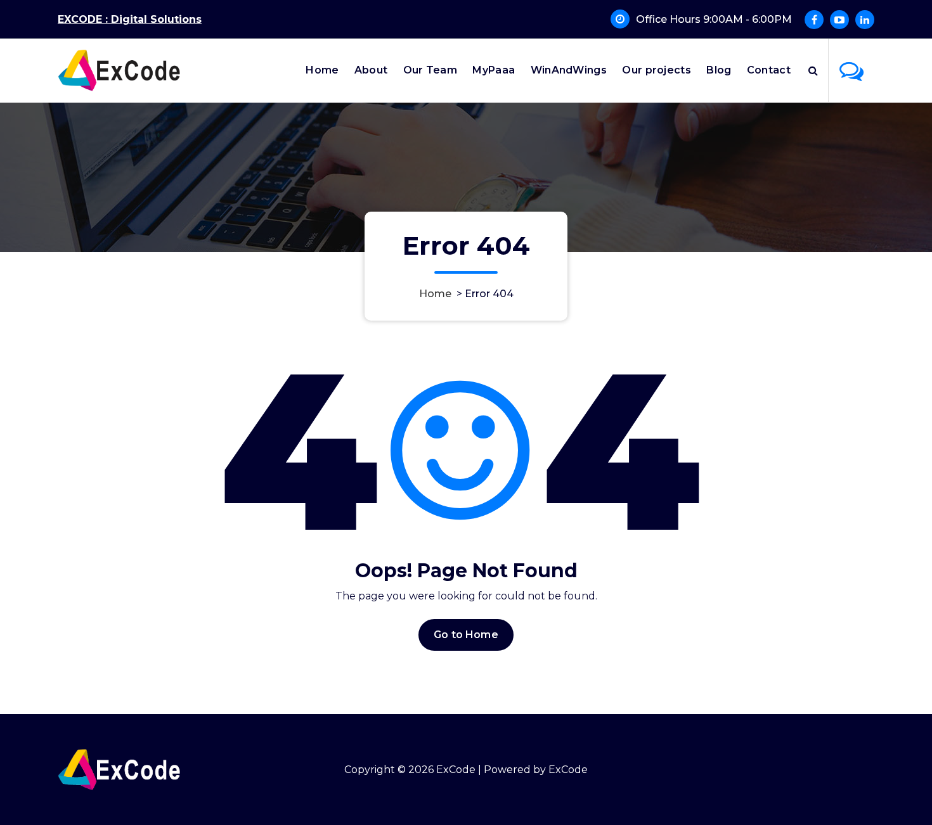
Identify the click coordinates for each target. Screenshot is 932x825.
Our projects (656, 70)
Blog (718, 70)
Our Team (430, 70)
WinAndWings (569, 70)
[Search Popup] (813, 70)
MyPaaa (493, 70)
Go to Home (466, 635)
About (371, 70)
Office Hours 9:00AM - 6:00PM (714, 19)
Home (322, 70)
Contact (769, 70)
